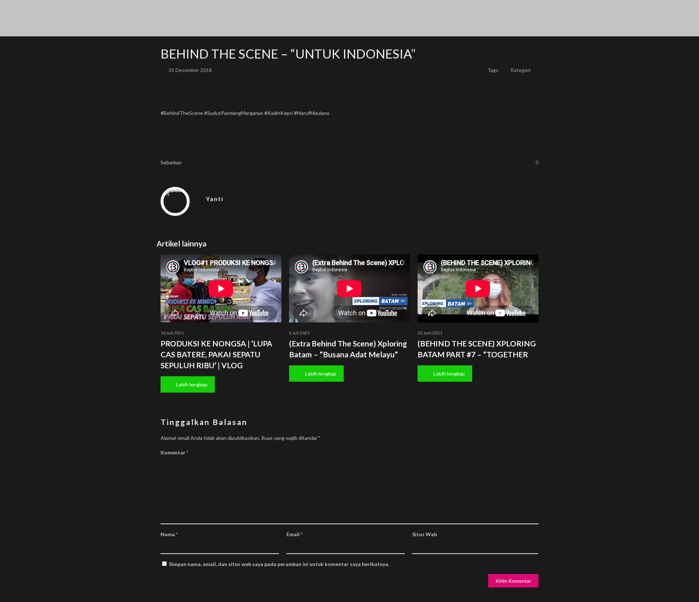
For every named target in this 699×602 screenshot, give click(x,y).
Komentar (174, 452)
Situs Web (424, 534)
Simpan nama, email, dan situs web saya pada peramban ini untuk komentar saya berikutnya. (279, 564)
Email (295, 534)
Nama (169, 534)
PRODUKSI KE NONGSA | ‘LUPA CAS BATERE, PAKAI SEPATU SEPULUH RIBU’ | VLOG (216, 354)
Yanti (215, 198)
